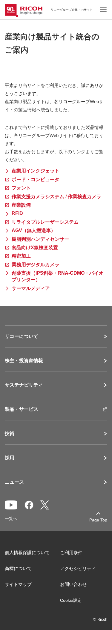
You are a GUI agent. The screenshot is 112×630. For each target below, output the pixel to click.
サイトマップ (18, 584)
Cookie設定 (71, 600)
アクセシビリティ (78, 568)
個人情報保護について (27, 552)
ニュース (14, 482)
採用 (9, 457)
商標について (18, 568)
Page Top (98, 520)
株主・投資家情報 (24, 360)
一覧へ (11, 518)
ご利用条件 (71, 552)
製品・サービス (21, 409)
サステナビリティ (24, 385)
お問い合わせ (73, 584)
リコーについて (21, 336)
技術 (9, 433)
